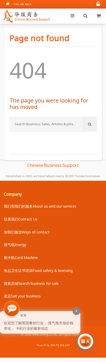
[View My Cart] (98, 16)
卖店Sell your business (22, 296)
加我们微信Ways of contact (27, 232)
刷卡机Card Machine (21, 257)
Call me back (22, 4)
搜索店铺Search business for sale (31, 283)
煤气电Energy (15, 244)
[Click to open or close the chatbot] (85, 341)
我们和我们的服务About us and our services (40, 206)
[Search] (85, 16)
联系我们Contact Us (21, 219)
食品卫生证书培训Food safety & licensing (38, 270)
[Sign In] (98, 4)
